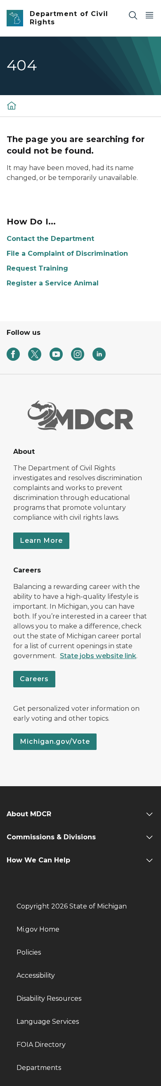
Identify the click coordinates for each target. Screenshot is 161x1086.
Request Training (37, 268)
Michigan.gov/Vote (55, 741)
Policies (29, 952)
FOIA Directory (41, 1045)
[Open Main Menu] (149, 15)
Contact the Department (50, 239)
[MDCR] (12, 105)
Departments (39, 1068)
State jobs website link (98, 656)
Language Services (48, 1021)
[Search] (133, 15)
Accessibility (36, 975)
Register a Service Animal (53, 283)
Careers (34, 679)
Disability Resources (49, 998)
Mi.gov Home (38, 929)
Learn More (41, 540)
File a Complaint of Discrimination (67, 253)
